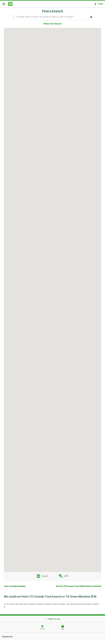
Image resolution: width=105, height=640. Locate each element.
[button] (13, 16)
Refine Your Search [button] (52, 23)
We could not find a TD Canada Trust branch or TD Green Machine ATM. (50, 596)
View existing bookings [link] (14, 586)
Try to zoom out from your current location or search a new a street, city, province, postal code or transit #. (51, 605)
